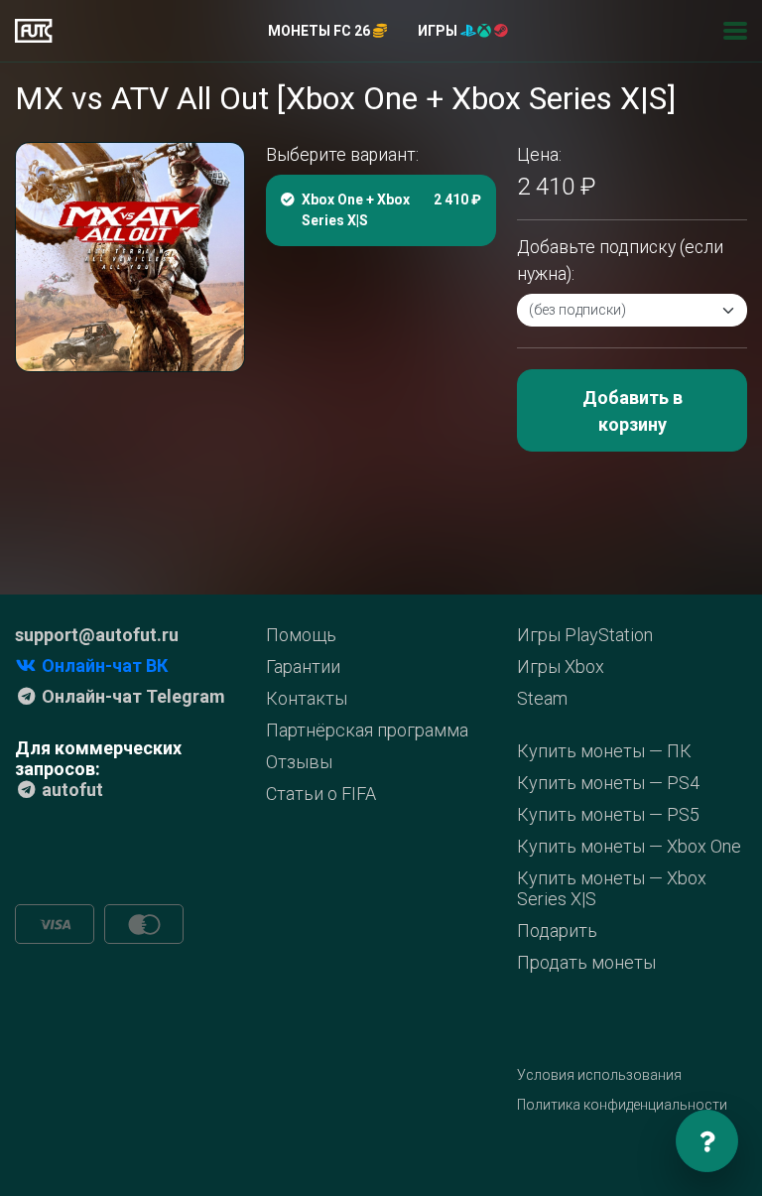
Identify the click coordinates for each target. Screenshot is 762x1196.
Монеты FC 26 (320, 31)
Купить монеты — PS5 (608, 814)
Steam (542, 698)
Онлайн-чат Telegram (131, 696)
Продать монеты (586, 962)
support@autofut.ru (97, 634)
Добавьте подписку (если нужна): (620, 260)
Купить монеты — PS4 (608, 782)
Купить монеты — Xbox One (629, 846)
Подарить (557, 930)
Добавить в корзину (632, 411)
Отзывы (299, 761)
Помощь (301, 634)
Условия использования (599, 1075)
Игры (439, 31)
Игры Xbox (560, 666)
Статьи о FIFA (321, 793)
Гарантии (303, 666)
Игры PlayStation (585, 634)
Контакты (306, 698)
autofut (70, 789)
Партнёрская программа (367, 730)
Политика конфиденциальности (622, 1105)
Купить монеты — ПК (604, 750)
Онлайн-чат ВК (103, 665)
